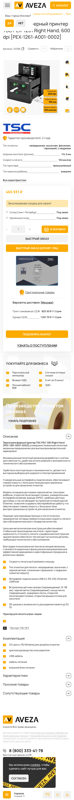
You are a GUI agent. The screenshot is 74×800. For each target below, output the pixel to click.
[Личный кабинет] (67, 794)
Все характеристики (14, 180)
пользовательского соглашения (48, 735)
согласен (18, 778)
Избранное (56, 48)
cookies (35, 765)
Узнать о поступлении (37, 345)
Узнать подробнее (22, 421)
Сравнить (33, 48)
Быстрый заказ (37, 238)
